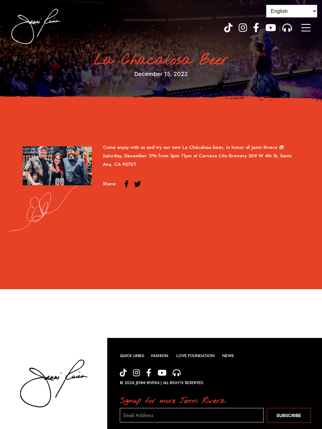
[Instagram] (243, 27)
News (228, 356)
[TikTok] (228, 27)
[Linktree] (287, 27)
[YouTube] (270, 27)
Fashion (159, 356)
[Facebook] (256, 27)
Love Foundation (195, 356)
